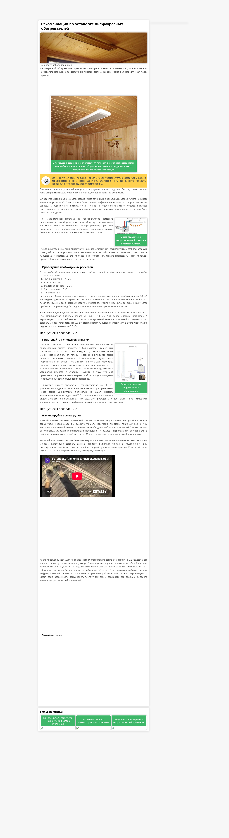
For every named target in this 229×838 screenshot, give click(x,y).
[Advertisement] (93, 86)
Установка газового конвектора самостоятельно (93, 721)
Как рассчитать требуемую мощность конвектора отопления (57, 720)
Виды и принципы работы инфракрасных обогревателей (129, 721)
